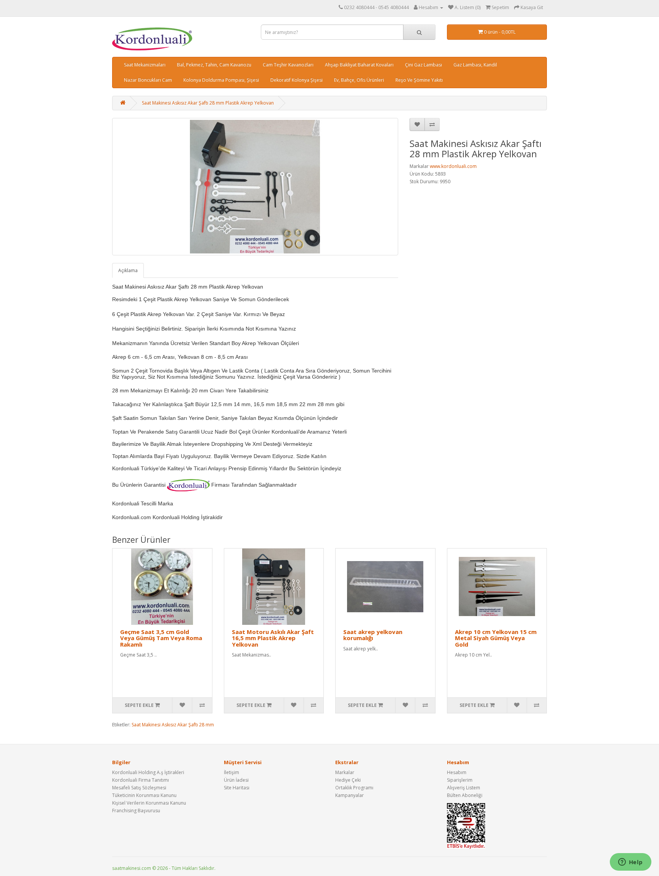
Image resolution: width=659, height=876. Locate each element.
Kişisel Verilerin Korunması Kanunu (149, 803)
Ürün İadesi (236, 780)
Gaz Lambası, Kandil (475, 64)
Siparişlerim (460, 780)
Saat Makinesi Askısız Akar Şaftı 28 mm (173, 724)
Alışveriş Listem (463, 787)
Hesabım (456, 772)
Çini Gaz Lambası (423, 64)
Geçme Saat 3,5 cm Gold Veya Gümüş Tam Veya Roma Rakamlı (161, 638)
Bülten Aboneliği (464, 795)
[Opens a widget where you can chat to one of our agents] (630, 862)
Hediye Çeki (348, 780)
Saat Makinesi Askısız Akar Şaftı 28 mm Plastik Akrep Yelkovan (208, 103)
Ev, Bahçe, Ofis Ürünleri (359, 80)
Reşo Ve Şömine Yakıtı (419, 80)
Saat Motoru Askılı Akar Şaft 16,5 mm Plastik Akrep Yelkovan (273, 638)
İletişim (231, 772)
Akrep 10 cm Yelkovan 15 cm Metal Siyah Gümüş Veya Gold (496, 638)
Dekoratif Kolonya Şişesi (296, 80)
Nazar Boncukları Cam (148, 80)
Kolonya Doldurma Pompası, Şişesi (221, 80)
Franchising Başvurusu (136, 810)
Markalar (344, 772)
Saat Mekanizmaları (145, 64)
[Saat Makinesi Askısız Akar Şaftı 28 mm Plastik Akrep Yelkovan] (255, 186)
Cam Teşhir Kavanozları (288, 64)
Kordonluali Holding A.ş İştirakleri (148, 772)
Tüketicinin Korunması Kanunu (144, 795)
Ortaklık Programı (354, 787)
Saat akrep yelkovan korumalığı (372, 635)
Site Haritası (236, 787)
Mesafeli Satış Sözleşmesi (139, 787)
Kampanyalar (349, 795)
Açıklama (128, 270)
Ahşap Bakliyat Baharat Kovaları (359, 64)
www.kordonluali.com (453, 166)
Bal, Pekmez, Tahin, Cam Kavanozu (214, 64)
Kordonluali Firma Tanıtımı (140, 780)
